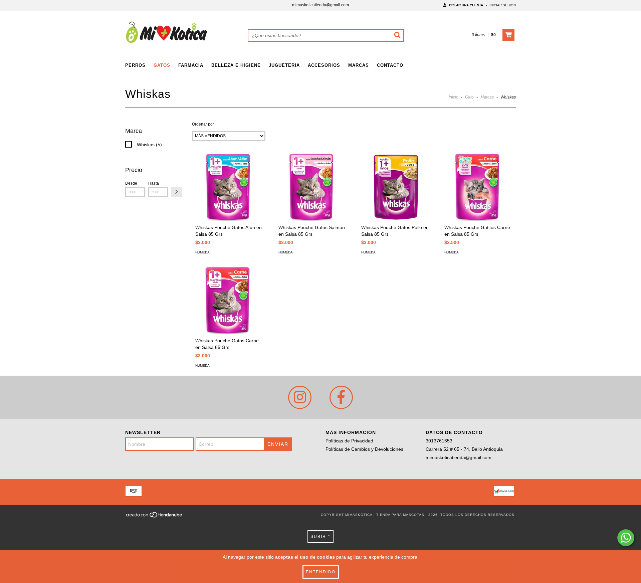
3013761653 (439, 440)
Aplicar (176, 192)
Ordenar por (203, 124)
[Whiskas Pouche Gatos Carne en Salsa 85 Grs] (229, 300)
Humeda (202, 252)
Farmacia (190, 65)
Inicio (453, 97)
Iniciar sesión (502, 5)
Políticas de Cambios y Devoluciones (364, 449)
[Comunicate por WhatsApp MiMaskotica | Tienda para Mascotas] (625, 537)
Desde (131, 183)
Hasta (153, 183)
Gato (469, 97)
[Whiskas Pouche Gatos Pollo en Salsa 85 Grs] (395, 187)
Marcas (358, 65)
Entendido (321, 572)
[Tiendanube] (154, 517)
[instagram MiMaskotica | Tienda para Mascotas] (299, 397)
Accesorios (324, 65)
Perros (135, 65)
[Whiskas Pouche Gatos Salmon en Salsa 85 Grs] (312, 187)
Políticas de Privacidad (349, 440)
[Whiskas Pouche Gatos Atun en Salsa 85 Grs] (229, 187)
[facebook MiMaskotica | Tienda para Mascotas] (341, 397)
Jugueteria (284, 65)
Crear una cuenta (466, 5)
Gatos (162, 65)
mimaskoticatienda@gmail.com (320, 5)
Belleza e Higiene (236, 65)
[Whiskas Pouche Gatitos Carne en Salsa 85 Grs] (478, 187)
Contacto (390, 65)
